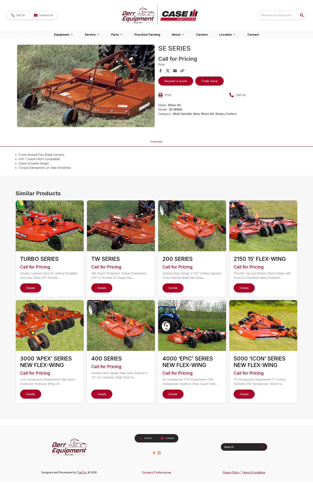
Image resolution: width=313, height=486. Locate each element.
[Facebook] (154, 453)
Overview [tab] (156, 141)
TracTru (81, 472)
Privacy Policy (231, 472)
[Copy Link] (182, 71)
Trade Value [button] (209, 81)
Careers (202, 34)
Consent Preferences (156, 472)
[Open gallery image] (86, 86)
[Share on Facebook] (160, 71)
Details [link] (30, 288)
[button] (18, 15)
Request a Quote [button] (175, 81)
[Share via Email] (175, 71)
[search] (302, 15)
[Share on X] (168, 71)
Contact (253, 34)
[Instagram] (159, 453)
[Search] (263, 447)
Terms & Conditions (253, 472)
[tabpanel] (86, 86)
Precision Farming (147, 34)
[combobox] (281, 15)
